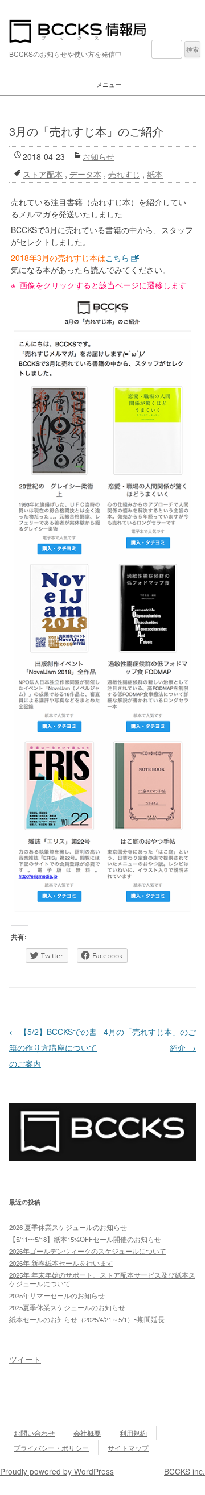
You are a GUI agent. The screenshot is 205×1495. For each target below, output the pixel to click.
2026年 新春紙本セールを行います (61, 1263)
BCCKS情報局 (102, 31)
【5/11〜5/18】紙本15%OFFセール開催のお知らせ (85, 1239)
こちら (117, 257)
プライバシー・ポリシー (51, 1447)
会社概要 (87, 1433)
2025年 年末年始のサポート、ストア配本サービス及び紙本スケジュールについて (102, 1279)
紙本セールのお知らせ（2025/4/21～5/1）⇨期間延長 (87, 1319)
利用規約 (133, 1433)
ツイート (25, 1359)
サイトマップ (128, 1447)
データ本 (85, 174)
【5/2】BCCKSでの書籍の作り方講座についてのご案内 (53, 1047)
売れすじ (124, 174)
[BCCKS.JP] (102, 1157)
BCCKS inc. (184, 1471)
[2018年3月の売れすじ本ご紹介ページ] (102, 603)
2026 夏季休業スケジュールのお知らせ (68, 1227)
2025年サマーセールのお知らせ (57, 1295)
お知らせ (98, 156)
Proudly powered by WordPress (57, 1471)
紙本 (155, 174)
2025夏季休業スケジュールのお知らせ (67, 1307)
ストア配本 (43, 174)
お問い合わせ (34, 1433)
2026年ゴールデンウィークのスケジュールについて (87, 1251)
